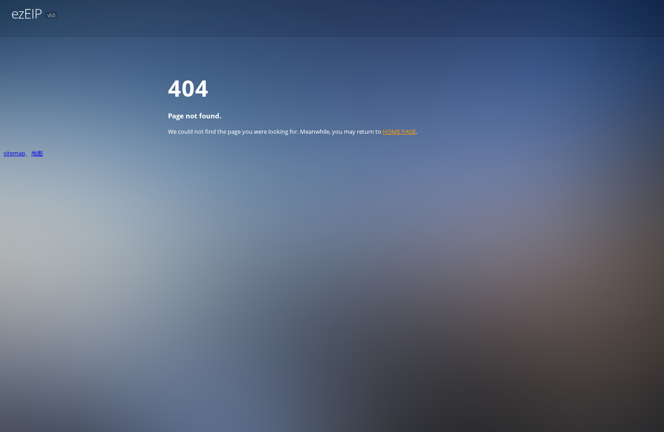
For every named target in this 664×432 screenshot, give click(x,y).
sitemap (14, 153)
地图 (37, 153)
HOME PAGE (399, 131)
